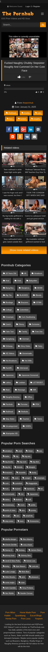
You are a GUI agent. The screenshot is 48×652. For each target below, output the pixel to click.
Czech (8, 324)
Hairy (40, 346)
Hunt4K (9, 368)
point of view (10, 510)
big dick (36, 462)
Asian (30, 451)
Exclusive (35, 324)
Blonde (38, 295)
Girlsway (9, 346)
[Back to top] (40, 645)
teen (22, 521)
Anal (7, 281)
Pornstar (24, 404)
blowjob (32, 467)
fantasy (22, 550)
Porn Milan (10, 612)
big (17, 456)
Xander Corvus (26, 593)
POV (37, 404)
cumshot (18, 483)
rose (23, 582)
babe (7, 456)
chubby (27, 113)
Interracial (24, 368)
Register (36, 6)
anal (20, 451)
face (11, 119)
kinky (7, 566)
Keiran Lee (30, 561)
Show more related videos (24, 250)
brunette (22, 472)
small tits (29, 516)
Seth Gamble (10, 588)
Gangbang (10, 339)
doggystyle (32, 483)
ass (40, 451)
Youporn (39, 619)
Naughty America (12, 397)
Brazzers (24, 302)
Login (27, 6)
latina (7, 499)
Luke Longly (10, 572)
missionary (9, 505)
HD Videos (10, 353)
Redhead (12, 113)
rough (7, 516)
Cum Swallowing (28, 317)
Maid (8, 390)
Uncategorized (11, 426)
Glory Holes (25, 346)
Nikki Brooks (10, 577)
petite (33, 505)
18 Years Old (11, 273)
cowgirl (27, 478)
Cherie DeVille (11, 545)
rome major (9, 582)
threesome (34, 521)
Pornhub (9, 404)
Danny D (8, 550)
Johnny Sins (26, 555)
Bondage (9, 302)
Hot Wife (28, 361)
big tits (7, 467)
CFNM (38, 302)
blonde (19, 467)
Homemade (27, 353)
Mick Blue (25, 572)
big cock (23, 462)
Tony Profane (27, 588)
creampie (40, 478)
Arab (19, 281)
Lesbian (22, 382)
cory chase (27, 545)
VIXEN (28, 426)
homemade (9, 494)
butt (6, 478)
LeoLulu (35, 566)
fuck (6, 489)
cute (39, 113)
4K (25, 273)
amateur (8, 451)
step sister (9, 521)
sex (17, 516)
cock (16, 478)
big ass (27, 456)
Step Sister (10, 419)
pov (23, 510)
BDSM (39, 288)
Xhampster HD (12, 433)
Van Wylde (9, 593)
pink (23, 577)
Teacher (26, 419)
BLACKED (24, 295)
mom (22, 505)
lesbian (19, 499)
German (25, 339)
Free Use (38, 332)
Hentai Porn (11, 619)
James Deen (36, 550)
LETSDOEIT (38, 382)
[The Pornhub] (19, 13)
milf (29, 499)
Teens (39, 419)
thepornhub (28, 103)
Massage (21, 390)
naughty (36, 119)
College (9, 310)
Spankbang (20, 615)
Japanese (10, 375)
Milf (34, 390)
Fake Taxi (10, 332)
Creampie (10, 317)
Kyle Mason (20, 566)
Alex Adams (27, 539)
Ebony (21, 324)
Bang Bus (9, 288)
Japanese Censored (30, 375)
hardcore (30, 489)
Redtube (24, 412)
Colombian (24, 310)
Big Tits (9, 295)
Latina (8, 382)
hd (41, 489)
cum (7, 483)
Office (30, 397)
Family (24, 332)
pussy (33, 510)
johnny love (9, 555)
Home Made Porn (28, 612)
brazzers (8, 472)
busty (34, 472)
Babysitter (33, 281)
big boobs (9, 462)
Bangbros (25, 288)
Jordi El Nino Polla (12, 561)
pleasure (34, 577)
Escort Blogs (36, 615)
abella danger (10, 539)
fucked (23, 119)
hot (22, 494)
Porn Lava (25, 619)
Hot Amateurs (11, 361)
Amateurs (38, 273)
